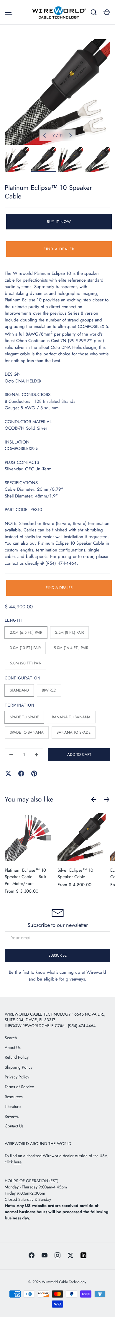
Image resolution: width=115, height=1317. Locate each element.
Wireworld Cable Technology (64, 1282)
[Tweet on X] (8, 773)
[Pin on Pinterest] (34, 773)
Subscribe (57, 955)
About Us (13, 1047)
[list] (57, 92)
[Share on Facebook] (21, 773)
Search (11, 1038)
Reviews (12, 1116)
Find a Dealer (59, 249)
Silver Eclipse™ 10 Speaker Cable (75, 873)
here (17, 1162)
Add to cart (79, 754)
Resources (14, 1097)
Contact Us (14, 1126)
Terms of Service (19, 1087)
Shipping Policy (18, 1067)
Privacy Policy (17, 1077)
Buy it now (59, 221)
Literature (13, 1106)
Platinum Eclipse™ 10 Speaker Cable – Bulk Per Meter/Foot (25, 877)
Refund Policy (17, 1057)
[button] (106, 12)
